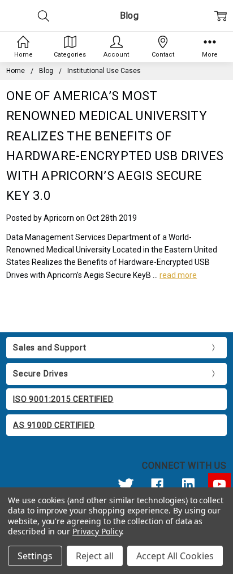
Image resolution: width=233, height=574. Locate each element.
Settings (35, 556)
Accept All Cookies (175, 556)
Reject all (95, 556)
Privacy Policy (97, 531)
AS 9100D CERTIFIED (53, 425)
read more (178, 275)
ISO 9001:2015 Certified (63, 399)
